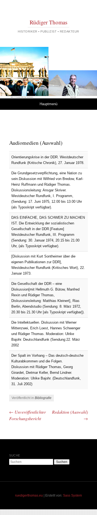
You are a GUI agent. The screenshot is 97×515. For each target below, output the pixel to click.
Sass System (72, 495)
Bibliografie (43, 398)
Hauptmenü (48, 104)
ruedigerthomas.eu (29, 495)
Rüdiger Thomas (48, 22)
